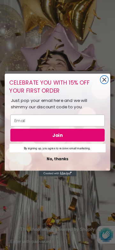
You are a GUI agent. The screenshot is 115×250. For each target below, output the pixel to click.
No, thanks (57, 159)
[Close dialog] (104, 80)
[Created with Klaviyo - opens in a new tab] (57, 174)
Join (57, 135)
